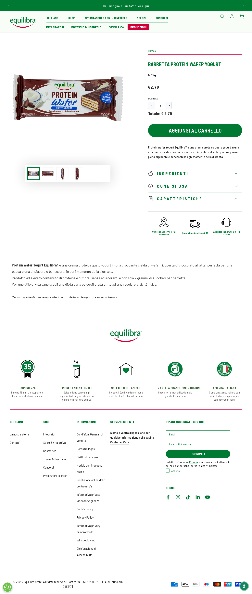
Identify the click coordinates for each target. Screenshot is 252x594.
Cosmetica (49, 451)
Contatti (15, 442)
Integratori (49, 434)
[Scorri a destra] (243, 5)
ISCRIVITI (198, 454)
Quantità (153, 98)
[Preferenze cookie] (7, 587)
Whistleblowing (86, 540)
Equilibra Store (33, 582)
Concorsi (48, 467)
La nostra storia (19, 434)
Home (151, 50)
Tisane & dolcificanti (55, 459)
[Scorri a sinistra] (9, 5)
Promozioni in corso (55, 475)
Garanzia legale (86, 449)
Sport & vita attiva (54, 442)
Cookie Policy (85, 509)
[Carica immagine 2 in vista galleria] (48, 173)
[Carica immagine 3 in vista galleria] (62, 173)
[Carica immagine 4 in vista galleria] (77, 173)
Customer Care (119, 442)
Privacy (193, 462)
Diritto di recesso (87, 457)
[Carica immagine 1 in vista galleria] (33, 173)
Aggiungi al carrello (195, 130)
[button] (222, 16)
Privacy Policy (85, 517)
